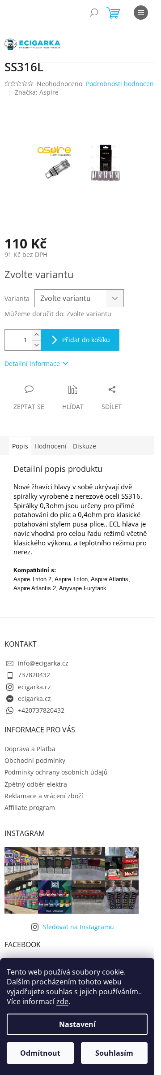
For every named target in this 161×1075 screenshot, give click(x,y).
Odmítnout (40, 1053)
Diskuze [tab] (84, 446)
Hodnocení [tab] (50, 446)
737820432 (34, 674)
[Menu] (141, 13)
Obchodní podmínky (34, 760)
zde (62, 1001)
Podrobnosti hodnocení (121, 83)
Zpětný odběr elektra (35, 784)
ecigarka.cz (34, 687)
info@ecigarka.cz (43, 663)
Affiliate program (29, 807)
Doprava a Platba (29, 748)
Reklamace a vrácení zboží (43, 796)
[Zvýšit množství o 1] (36, 335)
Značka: (37, 92)
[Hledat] (94, 13)
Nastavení (77, 1024)
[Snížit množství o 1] (36, 345)
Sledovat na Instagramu (78, 927)
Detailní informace (32, 363)
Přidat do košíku (86, 339)
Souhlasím (114, 1053)
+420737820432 (41, 710)
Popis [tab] (20, 446)
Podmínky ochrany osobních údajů (56, 772)
